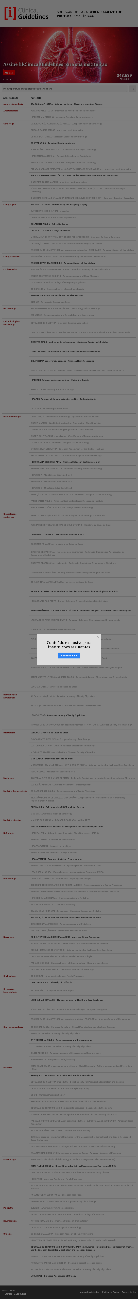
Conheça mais (69, 655)
